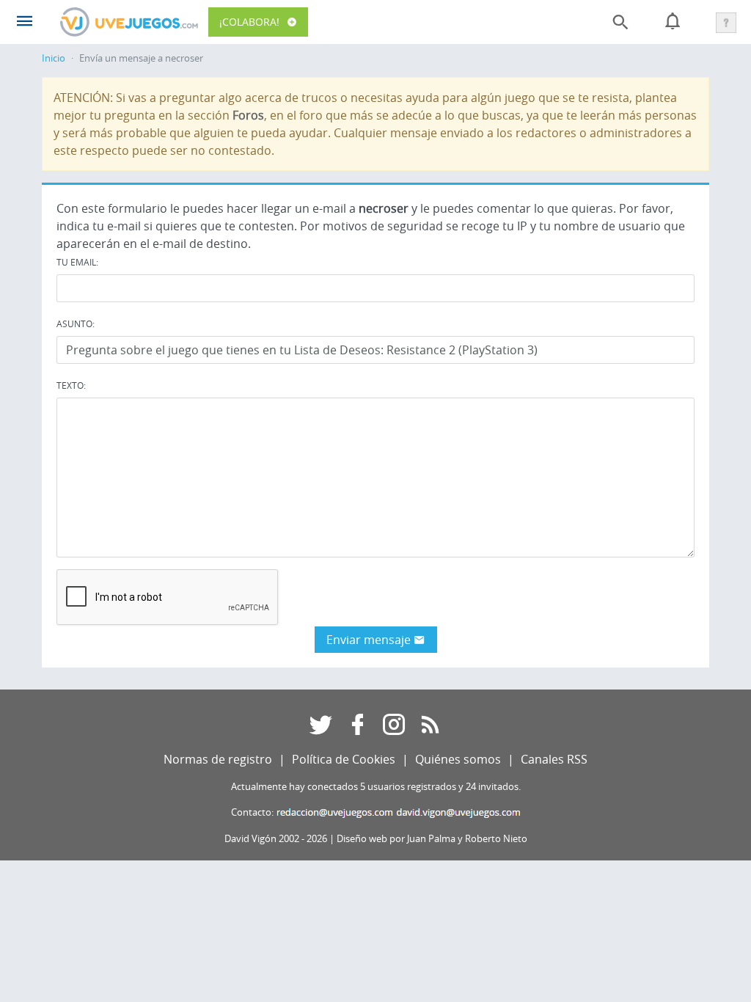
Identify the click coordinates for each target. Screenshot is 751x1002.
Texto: (71, 385)
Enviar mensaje (370, 640)
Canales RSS (554, 759)
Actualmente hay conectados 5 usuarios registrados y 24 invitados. (376, 786)
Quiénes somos (458, 759)
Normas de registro (218, 759)
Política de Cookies (343, 759)
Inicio (53, 58)
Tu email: (77, 262)
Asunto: (75, 323)
